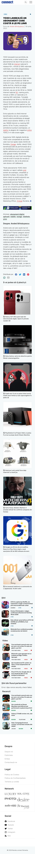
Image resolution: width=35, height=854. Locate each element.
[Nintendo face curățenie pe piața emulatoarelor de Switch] (5, 632)
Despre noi (9, 752)
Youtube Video (16, 650)
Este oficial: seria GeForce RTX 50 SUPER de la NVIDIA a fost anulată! (22, 621)
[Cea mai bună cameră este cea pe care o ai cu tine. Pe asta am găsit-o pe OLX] (6, 647)
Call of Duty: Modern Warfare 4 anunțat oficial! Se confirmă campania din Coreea (17, 510)
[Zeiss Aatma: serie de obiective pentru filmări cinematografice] (17, 339)
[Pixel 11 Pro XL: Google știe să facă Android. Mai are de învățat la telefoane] (6, 675)
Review (13, 701)
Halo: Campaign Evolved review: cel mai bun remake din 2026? (21, 724)
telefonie (26, 217)
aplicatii (6, 217)
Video (26, 650)
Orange (13, 144)
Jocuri (13, 728)
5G (17, 92)
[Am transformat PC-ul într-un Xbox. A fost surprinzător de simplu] (6, 665)
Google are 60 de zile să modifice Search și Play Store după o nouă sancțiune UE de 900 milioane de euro (16, 549)
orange (19, 217)
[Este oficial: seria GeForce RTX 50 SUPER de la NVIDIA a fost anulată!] (5, 623)
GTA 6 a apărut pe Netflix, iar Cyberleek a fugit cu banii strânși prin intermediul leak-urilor (22, 603)
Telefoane (22, 719)
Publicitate (9, 755)
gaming (13, 607)
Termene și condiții (12, 782)
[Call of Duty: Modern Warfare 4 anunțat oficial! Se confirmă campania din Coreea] (17, 491)
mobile (13, 217)
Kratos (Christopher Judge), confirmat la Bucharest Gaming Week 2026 (21, 612)
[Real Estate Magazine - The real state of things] (23, 795)
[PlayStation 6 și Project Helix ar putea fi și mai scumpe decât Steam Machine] (17, 416)
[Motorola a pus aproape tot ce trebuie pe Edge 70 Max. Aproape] (6, 656)
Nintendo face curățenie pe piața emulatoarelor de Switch (22, 630)
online (29, 130)
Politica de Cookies (12, 775)
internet (17, 64)
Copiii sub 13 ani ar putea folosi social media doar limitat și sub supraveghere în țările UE (17, 396)
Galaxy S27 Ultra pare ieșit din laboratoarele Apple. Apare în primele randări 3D (16, 319)
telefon (5, 130)
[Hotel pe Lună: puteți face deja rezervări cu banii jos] (17, 453)
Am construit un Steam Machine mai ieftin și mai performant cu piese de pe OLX (21, 706)
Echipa (7, 759)
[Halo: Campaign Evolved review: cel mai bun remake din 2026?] (6, 725)
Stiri (5, 14)
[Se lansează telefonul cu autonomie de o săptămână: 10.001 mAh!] (17, 569)
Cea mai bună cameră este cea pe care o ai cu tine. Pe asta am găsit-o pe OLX (21, 646)
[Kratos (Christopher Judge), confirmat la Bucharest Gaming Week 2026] (5, 614)
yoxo (5, 219)
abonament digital (17, 214)
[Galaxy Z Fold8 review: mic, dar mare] (6, 716)
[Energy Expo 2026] (17, 209)
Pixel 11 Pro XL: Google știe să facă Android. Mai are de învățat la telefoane (21, 673)
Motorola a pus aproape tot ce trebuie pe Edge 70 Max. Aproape (21, 655)
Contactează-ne (11, 762)
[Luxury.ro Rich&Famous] (10, 795)
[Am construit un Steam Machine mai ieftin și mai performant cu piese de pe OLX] (6, 707)
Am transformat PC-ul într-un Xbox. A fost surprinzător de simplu (21, 664)
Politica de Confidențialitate (15, 778)
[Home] (7, 1)
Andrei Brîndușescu (17, 26)
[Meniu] (30, 2)
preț (24, 170)
